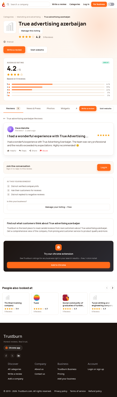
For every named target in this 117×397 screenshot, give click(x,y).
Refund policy (95, 391)
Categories (74, 4)
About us (39, 369)
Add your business (67, 378)
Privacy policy (60, 391)
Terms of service (78, 391)
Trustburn (13, 336)
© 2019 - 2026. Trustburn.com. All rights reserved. (28, 391)
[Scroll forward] (112, 288)
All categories (14, 369)
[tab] (13, 108)
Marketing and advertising (29, 17)
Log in (86, 4)
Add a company (15, 378)
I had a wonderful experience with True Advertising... (47, 136)
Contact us (40, 373)
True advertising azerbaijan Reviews (25, 118)
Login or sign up (96, 369)
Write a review (59, 4)
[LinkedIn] (18, 355)
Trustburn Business (67, 369)
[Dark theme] (111, 4)
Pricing (61, 373)
